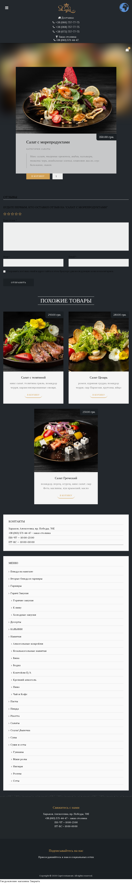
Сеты (16, 780)
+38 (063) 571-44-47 (67, 40)
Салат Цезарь (98, 377)
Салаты (45, 149)
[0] (127, 50)
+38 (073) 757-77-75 (67, 31)
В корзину (38, 176)
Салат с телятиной (33, 377)
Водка (16, 665)
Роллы (17, 773)
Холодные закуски (24, 614)
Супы (13, 737)
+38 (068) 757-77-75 (67, 27)
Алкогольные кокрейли (28, 643)
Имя (6, 257)
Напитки (15, 636)
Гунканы (18, 752)
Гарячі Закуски (19, 593)
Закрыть (35, 881)
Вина (16, 658)
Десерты (15, 622)
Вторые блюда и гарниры (26, 578)
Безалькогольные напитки (30, 650)
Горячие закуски (23, 600)
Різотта (14, 715)
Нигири (18, 766)
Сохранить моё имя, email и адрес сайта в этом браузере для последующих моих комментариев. (60, 271)
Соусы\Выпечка (20, 730)
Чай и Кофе (20, 694)
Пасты (14, 701)
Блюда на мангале (21, 571)
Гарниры (16, 585)
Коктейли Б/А (22, 672)
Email (72, 257)
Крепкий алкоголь (24, 679)
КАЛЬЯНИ (16, 629)
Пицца (14, 708)
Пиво (16, 687)
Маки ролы (20, 759)
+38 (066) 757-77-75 (67, 22)
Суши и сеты (18, 744)
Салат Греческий (66, 478)
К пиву (17, 607)
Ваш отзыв (10, 220)
